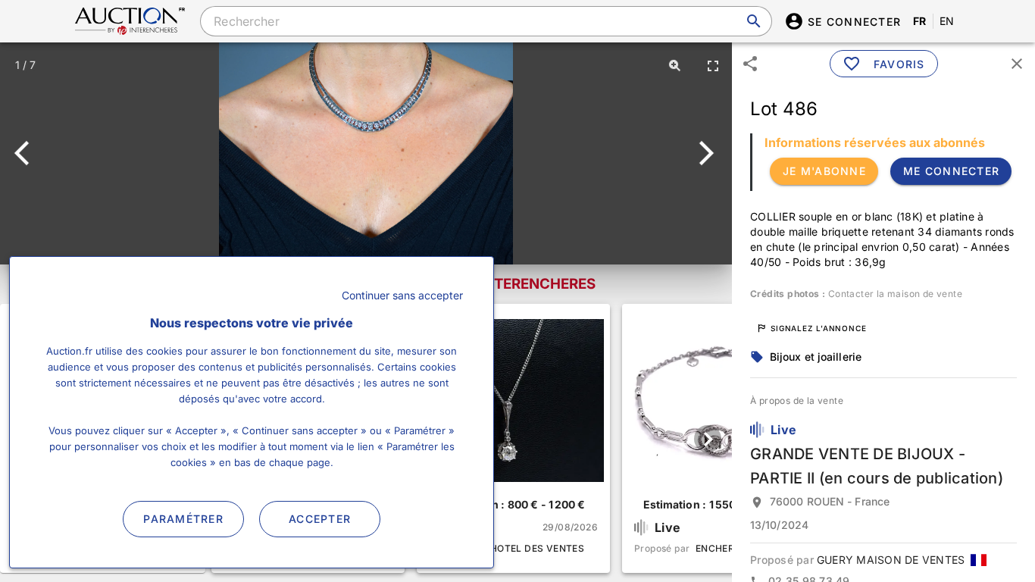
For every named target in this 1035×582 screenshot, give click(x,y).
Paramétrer (183, 518)
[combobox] (485, 21)
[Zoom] (675, 65)
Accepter (320, 518)
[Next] (703, 153)
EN (947, 20)
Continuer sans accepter (402, 295)
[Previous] (28, 153)
